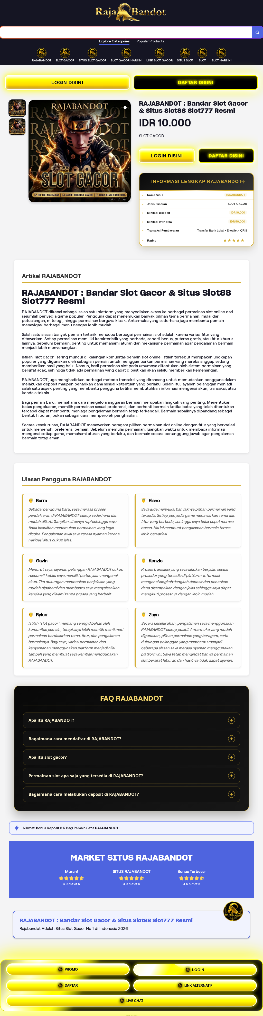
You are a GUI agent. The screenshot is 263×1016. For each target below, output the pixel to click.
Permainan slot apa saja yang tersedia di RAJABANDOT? (86, 776)
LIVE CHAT (134, 999)
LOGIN (198, 969)
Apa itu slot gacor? (48, 757)
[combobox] (126, 32)
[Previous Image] (33, 152)
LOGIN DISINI (67, 82)
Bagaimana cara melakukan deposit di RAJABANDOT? (84, 794)
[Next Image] (127, 152)
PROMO (71, 970)
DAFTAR (71, 984)
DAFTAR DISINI (195, 82)
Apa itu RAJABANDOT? (51, 720)
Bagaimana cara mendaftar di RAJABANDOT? (75, 739)
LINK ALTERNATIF (198, 984)
